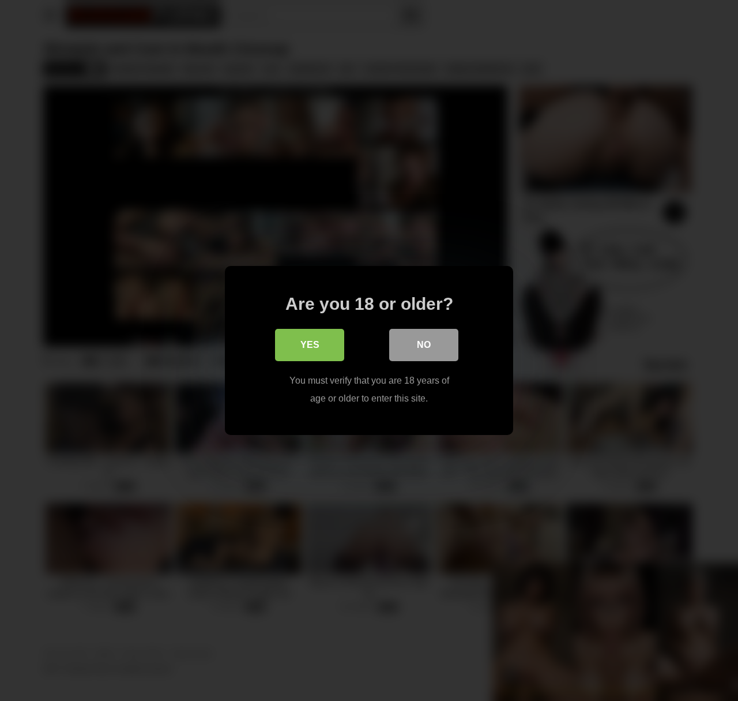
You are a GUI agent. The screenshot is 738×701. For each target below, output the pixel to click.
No (424, 345)
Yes (309, 345)
